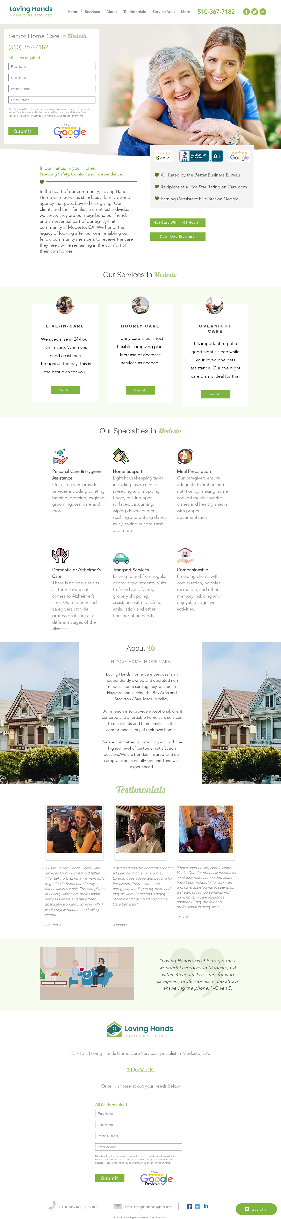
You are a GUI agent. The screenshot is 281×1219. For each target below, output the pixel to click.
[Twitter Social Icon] (197, 1206)
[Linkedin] (206, 1206)
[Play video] (87, 974)
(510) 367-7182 (140, 1069)
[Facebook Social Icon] (189, 1206)
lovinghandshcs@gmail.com (153, 1207)
